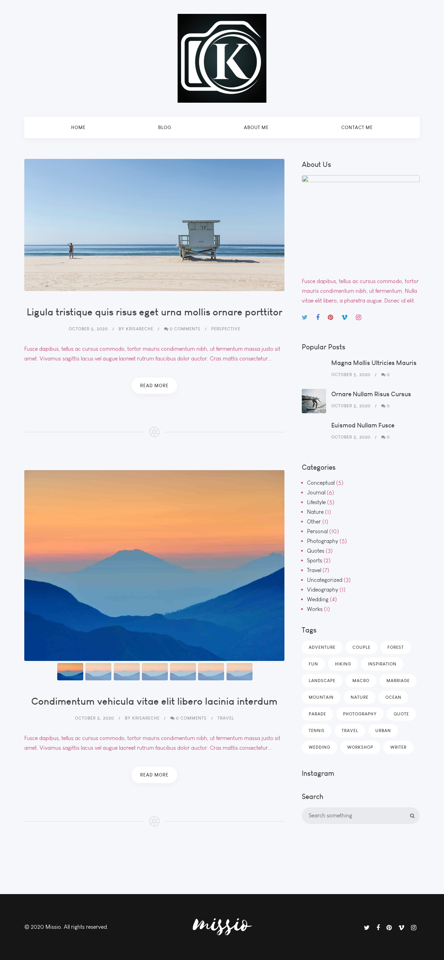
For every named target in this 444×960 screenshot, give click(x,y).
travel (350, 730)
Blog (164, 127)
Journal (316, 492)
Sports (314, 560)
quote (401, 713)
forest (395, 647)
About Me (256, 127)
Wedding (317, 599)
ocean (393, 697)
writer (398, 747)
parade (317, 713)
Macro (360, 680)
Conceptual (321, 482)
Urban (383, 730)
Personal (317, 531)
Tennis (317, 730)
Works (315, 609)
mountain (321, 697)
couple (361, 647)
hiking (343, 663)
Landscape (322, 680)
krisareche (139, 328)
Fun (313, 663)
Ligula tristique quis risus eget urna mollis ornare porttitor (154, 312)
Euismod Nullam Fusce (362, 425)
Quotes (315, 550)
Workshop (360, 747)
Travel (314, 570)
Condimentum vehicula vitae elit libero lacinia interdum (154, 701)
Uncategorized (324, 580)
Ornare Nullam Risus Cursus (371, 394)
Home (78, 127)
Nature (315, 512)
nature (359, 697)
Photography (322, 541)
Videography (322, 589)
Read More (154, 385)
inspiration (382, 663)
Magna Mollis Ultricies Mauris (374, 363)
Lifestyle (316, 502)
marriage (398, 680)
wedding (319, 747)
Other (314, 521)
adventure (322, 647)
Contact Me (357, 127)
